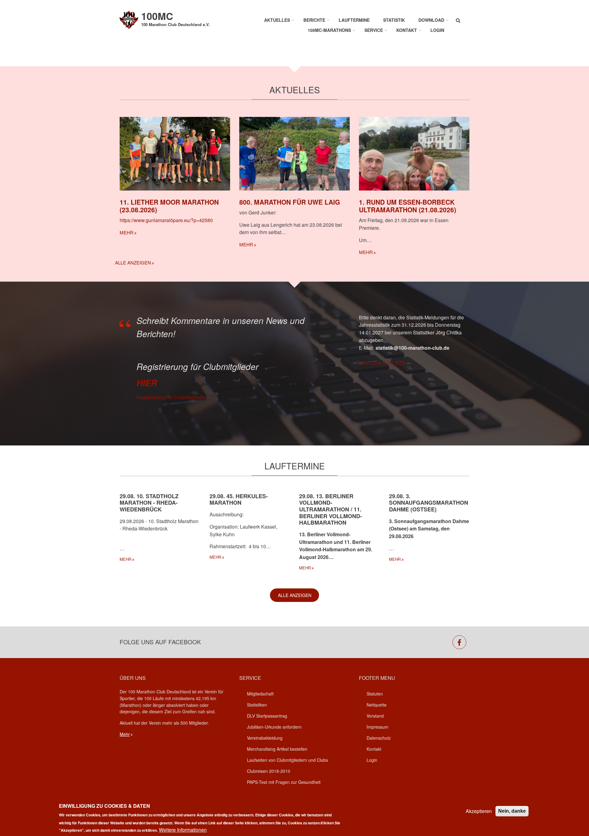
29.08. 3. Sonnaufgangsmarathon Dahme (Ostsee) (428, 502)
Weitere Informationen (183, 829)
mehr (126, 232)
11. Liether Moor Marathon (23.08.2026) (169, 205)
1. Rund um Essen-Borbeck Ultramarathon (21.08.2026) (407, 205)
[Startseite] (129, 19)
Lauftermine (354, 20)
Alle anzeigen (133, 262)
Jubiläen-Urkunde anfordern (274, 727)
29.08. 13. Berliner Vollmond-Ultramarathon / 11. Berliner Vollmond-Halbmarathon (330, 509)
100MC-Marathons (329, 30)
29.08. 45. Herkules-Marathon (239, 499)
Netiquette (377, 705)
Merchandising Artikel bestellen (277, 749)
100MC (157, 16)
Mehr (125, 734)
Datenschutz (379, 738)
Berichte (314, 20)
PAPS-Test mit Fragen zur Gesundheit (284, 782)
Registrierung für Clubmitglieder (171, 397)
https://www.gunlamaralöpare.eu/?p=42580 (166, 220)
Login (437, 30)
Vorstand (375, 716)
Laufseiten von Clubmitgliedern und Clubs (287, 760)
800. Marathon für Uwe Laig (289, 201)
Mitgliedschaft (260, 694)
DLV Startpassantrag (267, 716)
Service (373, 30)
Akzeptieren (479, 811)
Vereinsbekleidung (265, 738)
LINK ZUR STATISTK (382, 362)
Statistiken (257, 705)
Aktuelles (277, 20)
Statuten (375, 694)
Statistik (394, 20)
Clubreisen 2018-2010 (268, 771)
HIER (147, 383)
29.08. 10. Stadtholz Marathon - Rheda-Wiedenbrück (149, 502)
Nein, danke (512, 811)
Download (431, 20)
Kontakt (406, 30)
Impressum (377, 727)
